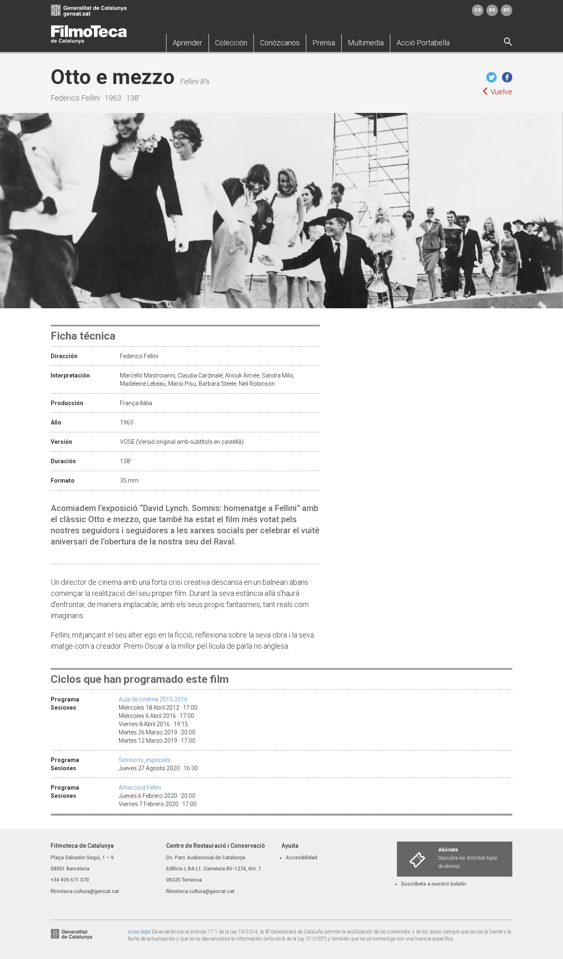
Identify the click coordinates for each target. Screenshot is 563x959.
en (506, 9)
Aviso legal (139, 932)
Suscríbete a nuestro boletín (433, 884)
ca (477, 9)
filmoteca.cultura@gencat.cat (85, 891)
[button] (188, 43)
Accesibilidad (301, 858)
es (492, 9)
